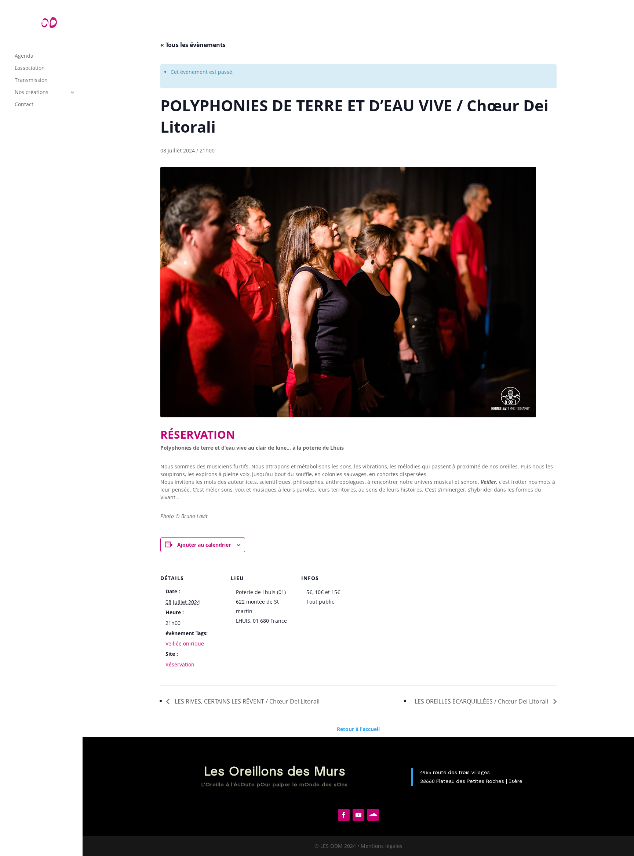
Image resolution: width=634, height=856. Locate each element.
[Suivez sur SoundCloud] (373, 815)
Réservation (179, 664)
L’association (30, 68)
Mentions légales (381, 845)
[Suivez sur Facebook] (344, 815)
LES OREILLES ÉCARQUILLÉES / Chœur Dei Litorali (482, 701)
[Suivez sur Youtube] (358, 815)
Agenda (24, 56)
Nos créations (31, 93)
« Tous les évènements (193, 45)
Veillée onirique (184, 643)
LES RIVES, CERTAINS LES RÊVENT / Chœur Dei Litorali (246, 701)
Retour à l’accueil (358, 729)
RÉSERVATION (197, 434)
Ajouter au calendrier (204, 544)
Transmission (31, 80)
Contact (24, 105)
